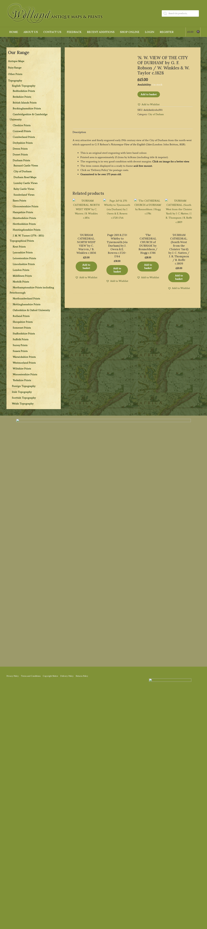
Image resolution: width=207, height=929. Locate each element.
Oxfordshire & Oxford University (31, 310)
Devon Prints (20, 148)
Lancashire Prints (23, 252)
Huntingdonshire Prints (26, 229)
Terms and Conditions (31, 676)
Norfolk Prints (21, 281)
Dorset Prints (20, 154)
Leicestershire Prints (24, 258)
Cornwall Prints (22, 131)
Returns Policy (82, 676)
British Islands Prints (25, 102)
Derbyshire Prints (23, 142)
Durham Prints (21, 160)
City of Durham (23, 171)
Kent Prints (19, 246)
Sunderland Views (24, 194)
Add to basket (149, 94)
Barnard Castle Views (26, 165)
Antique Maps (16, 61)
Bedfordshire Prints (24, 90)
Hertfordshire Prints (24, 223)
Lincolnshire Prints (24, 264)
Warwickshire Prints (24, 356)
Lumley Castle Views (26, 183)
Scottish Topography (24, 397)
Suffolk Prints (20, 339)
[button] (148, 104)
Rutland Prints (21, 316)
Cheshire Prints (22, 125)
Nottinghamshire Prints (26, 304)
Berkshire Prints (22, 96)
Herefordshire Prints (24, 218)
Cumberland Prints (24, 136)
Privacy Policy (12, 676)
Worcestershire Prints (25, 374)
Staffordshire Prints (24, 333)
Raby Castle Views (24, 188)
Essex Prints (19, 200)
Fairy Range (15, 67)
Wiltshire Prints (22, 368)
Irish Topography (22, 391)
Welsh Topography (22, 403)
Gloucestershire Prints (25, 206)
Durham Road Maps (25, 177)
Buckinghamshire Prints (27, 108)
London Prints (21, 269)
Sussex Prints (20, 351)
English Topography (23, 85)
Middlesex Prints (22, 275)
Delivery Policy (67, 676)
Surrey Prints (20, 345)
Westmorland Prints (24, 362)
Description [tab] (79, 132)
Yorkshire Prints (22, 380)
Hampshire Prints (23, 212)
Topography (15, 80)
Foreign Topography (23, 386)
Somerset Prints (22, 327)
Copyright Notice (50, 676)
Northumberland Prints (26, 298)
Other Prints (15, 74)
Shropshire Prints (23, 321)
